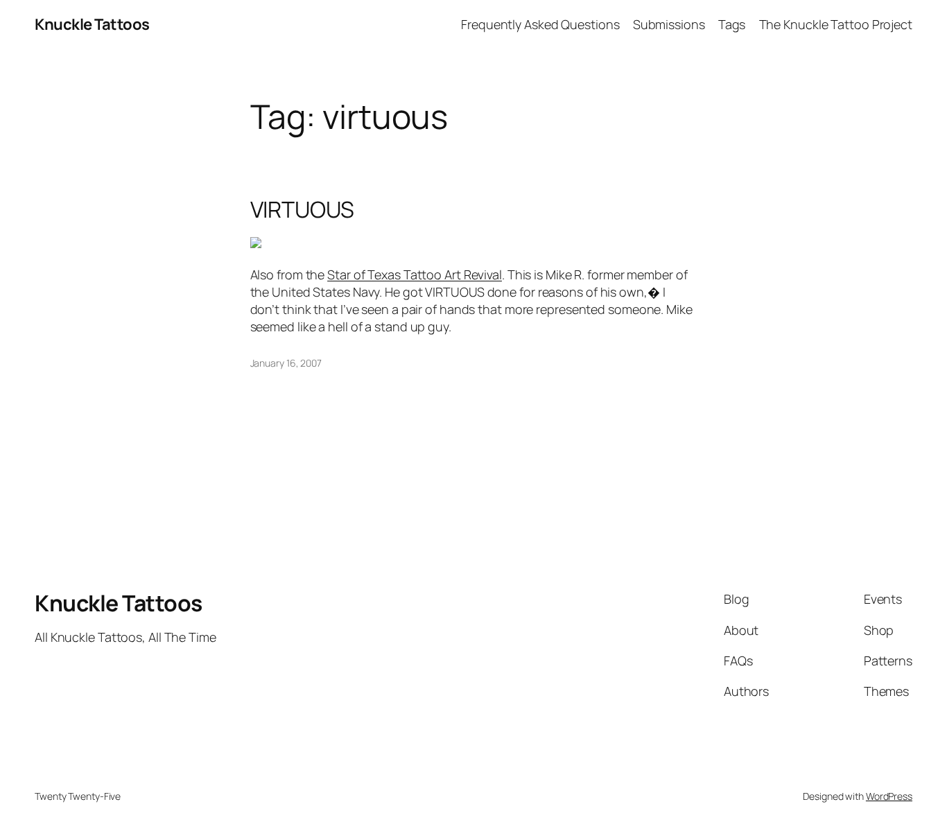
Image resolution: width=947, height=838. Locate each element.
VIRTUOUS (302, 209)
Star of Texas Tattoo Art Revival (414, 274)
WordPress (889, 796)
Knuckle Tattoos (92, 24)
